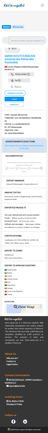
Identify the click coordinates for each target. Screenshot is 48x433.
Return (7, 27)
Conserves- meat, (27, 221)
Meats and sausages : (15, 224)
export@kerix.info (17, 386)
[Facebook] (13, 421)
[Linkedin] (25, 421)
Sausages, (31, 224)
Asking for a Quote (15, 93)
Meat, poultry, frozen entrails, (24, 218)
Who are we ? (12, 358)
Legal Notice (12, 364)
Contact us (11, 361)
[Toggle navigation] (42, 5)
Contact (14, 99)
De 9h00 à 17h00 (16, 401)
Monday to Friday (14, 404)
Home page (18, 27)
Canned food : (12, 221)
